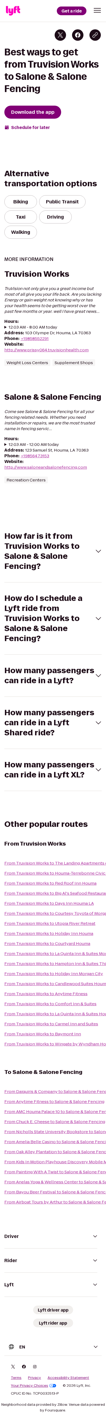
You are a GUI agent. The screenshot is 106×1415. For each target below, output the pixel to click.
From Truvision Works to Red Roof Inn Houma (50, 883)
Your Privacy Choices (29, 1385)
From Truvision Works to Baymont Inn (42, 1034)
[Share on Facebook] (77, 35)
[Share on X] (60, 35)
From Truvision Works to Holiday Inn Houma (48, 933)
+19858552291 (35, 338)
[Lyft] (13, 11)
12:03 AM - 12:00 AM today (34, 444)
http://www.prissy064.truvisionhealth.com (46, 350)
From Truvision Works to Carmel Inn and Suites (51, 1024)
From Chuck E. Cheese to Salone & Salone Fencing (54, 1121)
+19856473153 (35, 456)
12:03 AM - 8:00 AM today (33, 327)
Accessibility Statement (68, 1377)
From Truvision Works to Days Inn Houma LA (49, 903)
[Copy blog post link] (95, 35)
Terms (16, 1377)
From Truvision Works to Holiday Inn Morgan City (53, 973)
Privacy (34, 1377)
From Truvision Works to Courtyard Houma (47, 943)
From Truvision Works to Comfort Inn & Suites (50, 1004)
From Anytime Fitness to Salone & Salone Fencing (54, 1101)
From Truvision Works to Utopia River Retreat (49, 923)
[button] (97, 10)
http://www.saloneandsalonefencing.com (45, 467)
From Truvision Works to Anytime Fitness (46, 994)
